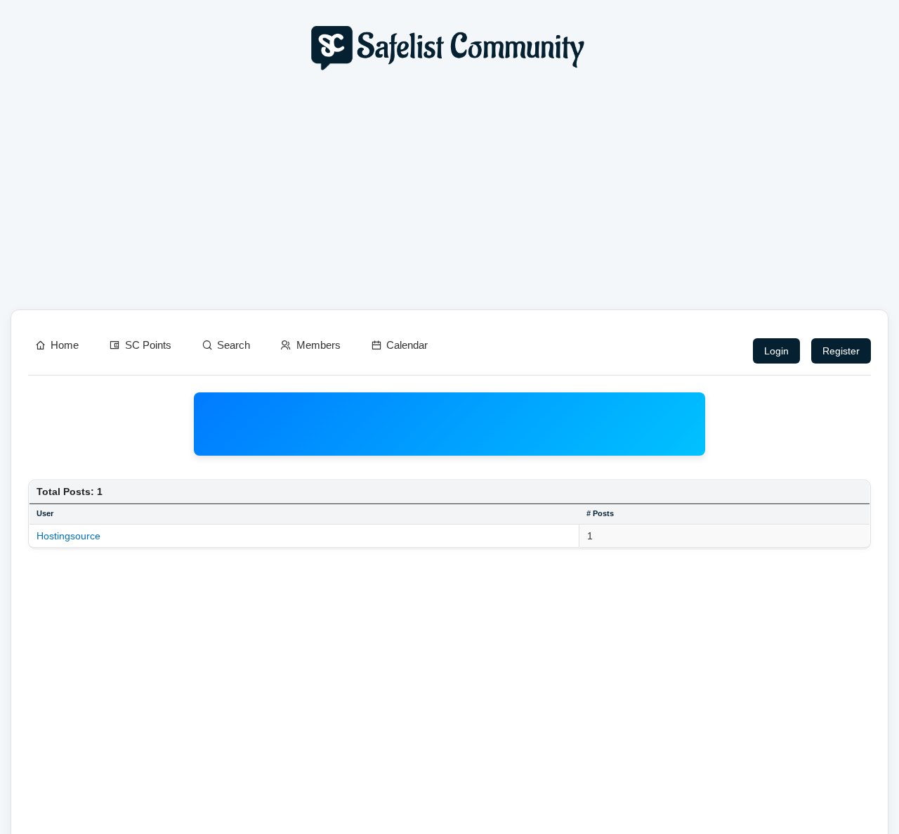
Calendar (407, 345)
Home (65, 345)
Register (841, 351)
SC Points (148, 345)
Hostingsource (68, 536)
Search (233, 345)
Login (776, 351)
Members (318, 345)
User (45, 513)
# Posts (600, 513)
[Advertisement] (449, 194)
